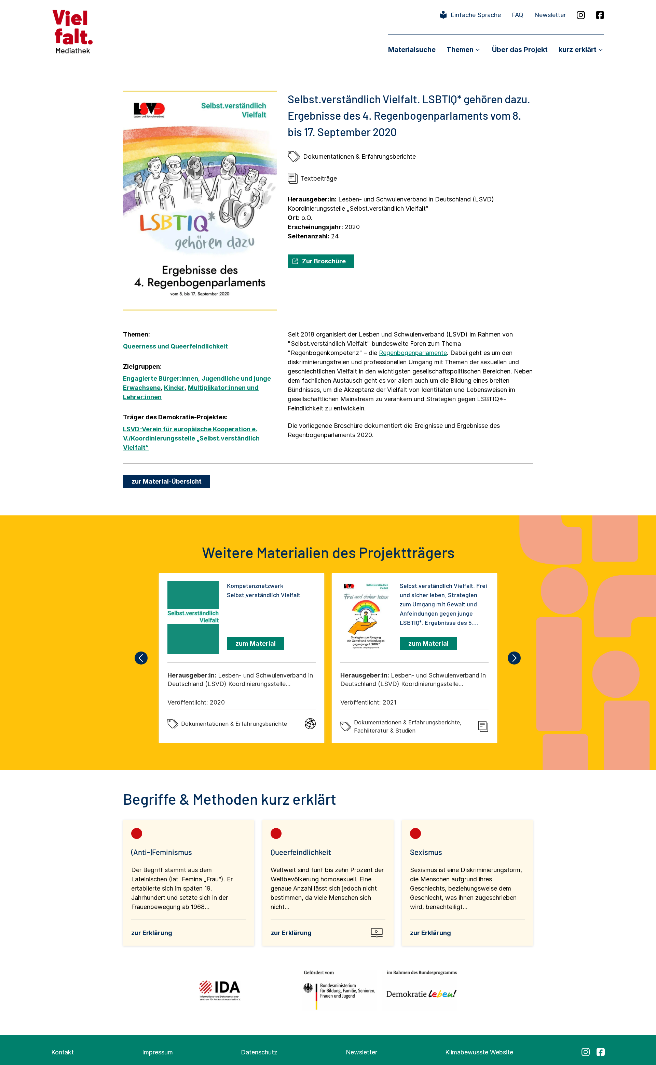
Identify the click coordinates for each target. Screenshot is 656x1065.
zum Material (255, 643)
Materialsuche (412, 49)
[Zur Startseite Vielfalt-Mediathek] (72, 31)
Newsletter (550, 14)
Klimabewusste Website (479, 1052)
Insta (581, 15)
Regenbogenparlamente (413, 352)
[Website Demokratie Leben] (419, 990)
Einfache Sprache (476, 14)
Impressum (157, 1052)
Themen (460, 49)
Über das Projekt (520, 49)
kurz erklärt (578, 49)
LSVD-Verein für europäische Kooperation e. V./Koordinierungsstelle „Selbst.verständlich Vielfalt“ (191, 438)
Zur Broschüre (324, 261)
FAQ (517, 14)
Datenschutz (259, 1052)
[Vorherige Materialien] (141, 658)
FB (600, 15)
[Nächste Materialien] (514, 658)
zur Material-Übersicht (167, 481)
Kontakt (62, 1052)
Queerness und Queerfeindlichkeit (175, 346)
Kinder (174, 387)
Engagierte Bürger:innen (160, 378)
